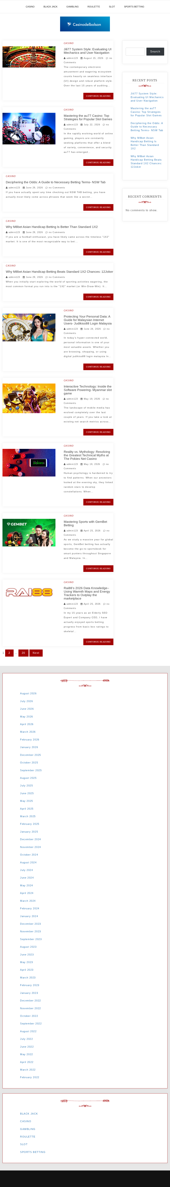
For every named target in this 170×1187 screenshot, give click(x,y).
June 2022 (27, 1046)
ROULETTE (93, 6)
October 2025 (29, 762)
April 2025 (27, 808)
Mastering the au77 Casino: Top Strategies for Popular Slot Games (88, 117)
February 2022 (29, 1077)
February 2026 (29, 739)
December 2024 (30, 839)
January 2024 (29, 916)
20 (23, 652)
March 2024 (28, 900)
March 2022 (28, 1069)
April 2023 (27, 969)
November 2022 (30, 1008)
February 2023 (29, 985)
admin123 (72, 58)
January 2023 (29, 993)
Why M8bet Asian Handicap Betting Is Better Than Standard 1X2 (52, 227)
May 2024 (26, 885)
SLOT (112, 6)
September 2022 (31, 1023)
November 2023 (30, 931)
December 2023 (30, 923)
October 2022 (29, 1015)
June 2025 (27, 793)
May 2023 (26, 962)
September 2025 (31, 770)
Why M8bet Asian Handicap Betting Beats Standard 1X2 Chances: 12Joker (59, 271)
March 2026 (28, 731)
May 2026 (26, 716)
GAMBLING (72, 6)
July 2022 (26, 1038)
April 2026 (27, 724)
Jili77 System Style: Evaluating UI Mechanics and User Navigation (87, 50)
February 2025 (29, 823)
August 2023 (28, 946)
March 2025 (28, 816)
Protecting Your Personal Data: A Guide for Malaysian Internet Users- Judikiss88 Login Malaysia (88, 320)
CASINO (30, 6)
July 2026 (26, 701)
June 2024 (27, 877)
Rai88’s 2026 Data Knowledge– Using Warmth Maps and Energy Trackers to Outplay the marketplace (87, 593)
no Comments (56, 187)
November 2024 (30, 847)
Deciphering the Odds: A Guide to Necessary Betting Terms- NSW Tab (56, 182)
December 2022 (30, 1000)
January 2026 (29, 747)
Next (36, 652)
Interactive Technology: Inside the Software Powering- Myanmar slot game (88, 390)
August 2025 (28, 778)
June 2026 (27, 708)
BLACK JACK (50, 6)
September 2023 (31, 939)
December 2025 (30, 755)
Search (155, 51)
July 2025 (26, 785)
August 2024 (28, 862)
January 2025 (29, 831)
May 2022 (26, 1054)
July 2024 (26, 870)
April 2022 (27, 1062)
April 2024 (27, 893)
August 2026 (28, 693)
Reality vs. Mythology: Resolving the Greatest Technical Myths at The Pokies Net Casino (87, 455)
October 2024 (29, 854)
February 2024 (29, 908)
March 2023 (28, 977)
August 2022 (28, 1031)
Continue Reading (98, 96)
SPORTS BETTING (134, 6)
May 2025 (26, 800)
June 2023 (27, 954)
